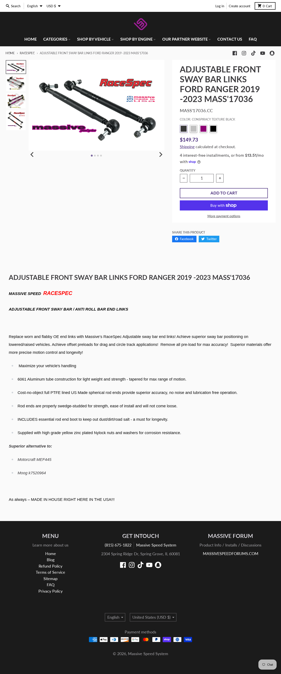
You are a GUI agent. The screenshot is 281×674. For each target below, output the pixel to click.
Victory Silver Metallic (193, 129)
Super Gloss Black (213, 129)
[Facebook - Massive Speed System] (234, 53)
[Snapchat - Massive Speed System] (272, 53)
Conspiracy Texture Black (183, 129)
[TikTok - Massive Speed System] (253, 53)
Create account (239, 6)
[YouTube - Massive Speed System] (262, 53)
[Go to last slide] (32, 154)
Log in (219, 6)
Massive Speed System (156, 545)
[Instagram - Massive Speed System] (244, 53)
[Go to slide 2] (95, 155)
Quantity (187, 170)
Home (10, 53)
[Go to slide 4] (101, 155)
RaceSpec (27, 53)
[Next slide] (160, 154)
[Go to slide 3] (98, 155)
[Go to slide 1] (92, 156)
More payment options (223, 216)
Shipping (187, 146)
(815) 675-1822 (118, 545)
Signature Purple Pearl (203, 129)
